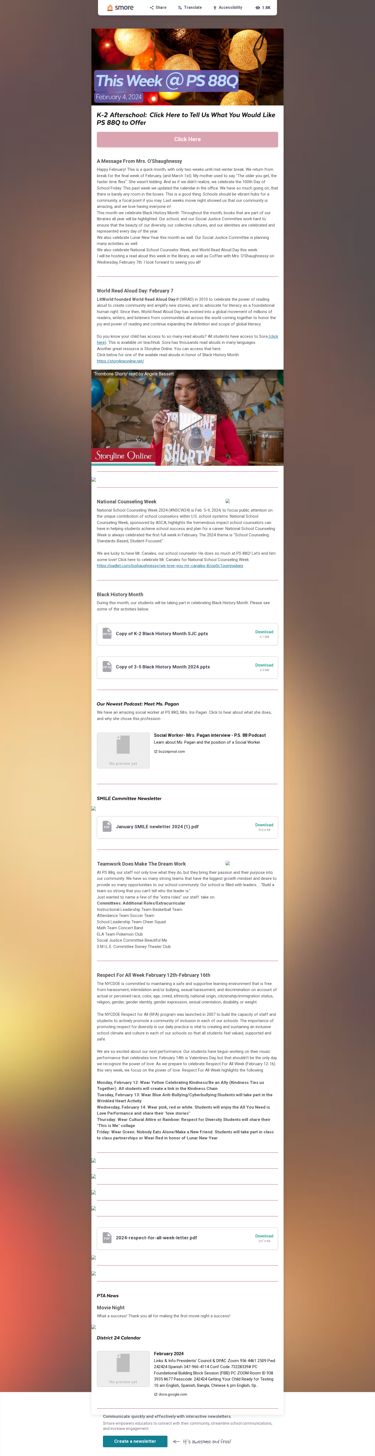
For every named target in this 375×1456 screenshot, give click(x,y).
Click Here (187, 139)
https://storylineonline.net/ (120, 361)
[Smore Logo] (120, 7)
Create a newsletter (135, 1441)
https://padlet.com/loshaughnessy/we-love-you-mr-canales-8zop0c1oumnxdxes (170, 565)
